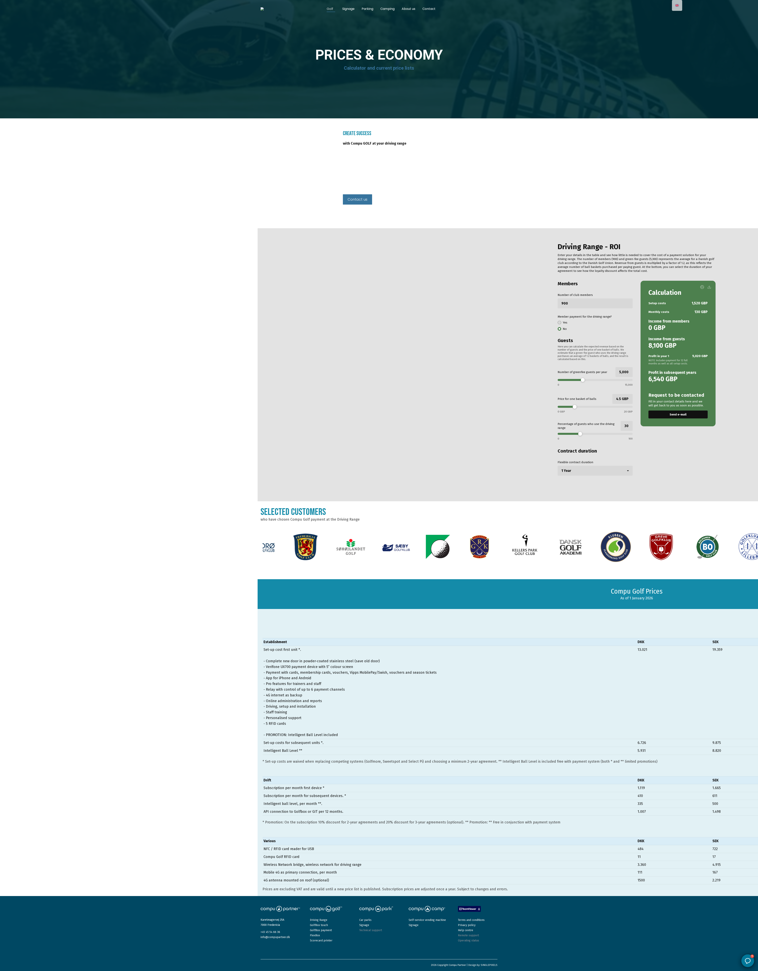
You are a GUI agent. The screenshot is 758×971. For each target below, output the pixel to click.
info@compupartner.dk (275, 937)
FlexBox (315, 935)
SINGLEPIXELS (489, 965)
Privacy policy (467, 925)
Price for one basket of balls (577, 399)
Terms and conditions (471, 920)
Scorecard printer (321, 940)
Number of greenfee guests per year (582, 372)
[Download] (709, 287)
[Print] (702, 287)
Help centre (465, 930)
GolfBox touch (319, 925)
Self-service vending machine (427, 920)
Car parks (365, 920)
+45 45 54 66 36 (270, 932)
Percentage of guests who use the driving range (586, 426)
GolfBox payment (321, 930)
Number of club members (575, 295)
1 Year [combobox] (566, 471)
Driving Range (318, 920)
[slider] (595, 380)
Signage (364, 925)
